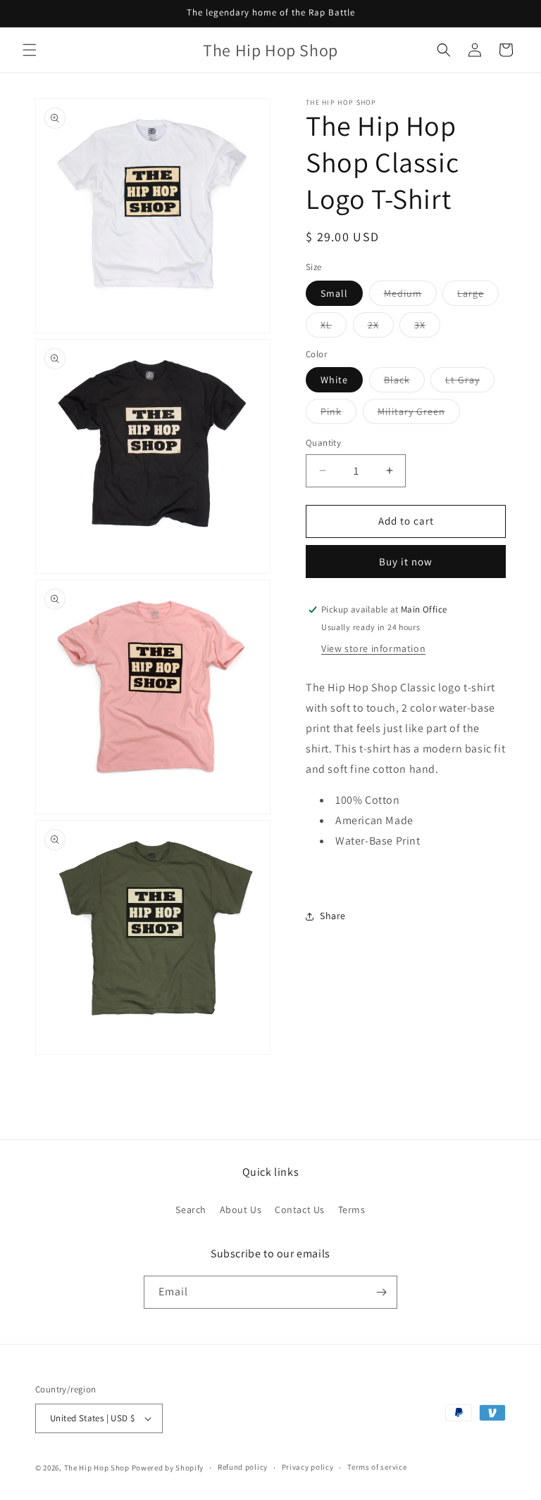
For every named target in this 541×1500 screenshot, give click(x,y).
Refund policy (243, 1467)
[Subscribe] (381, 1292)
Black (404, 382)
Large (478, 296)
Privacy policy (308, 1467)
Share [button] (333, 915)
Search (190, 1209)
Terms (352, 1209)
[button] (29, 49)
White (334, 379)
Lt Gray (470, 382)
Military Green (419, 414)
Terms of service (376, 1467)
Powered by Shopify (168, 1468)
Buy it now (406, 561)
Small (334, 293)
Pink (338, 414)
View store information (373, 648)
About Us (241, 1209)
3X (427, 328)
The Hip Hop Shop (97, 1468)
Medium (410, 296)
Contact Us (300, 1209)
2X (381, 328)
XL (334, 328)
